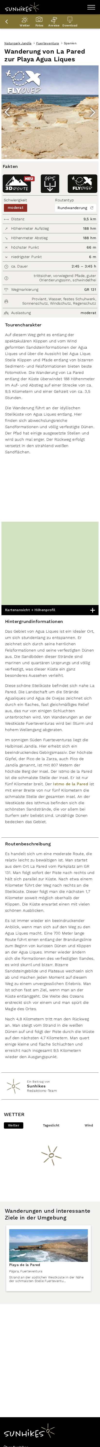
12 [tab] (43, 155)
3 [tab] (12, 155)
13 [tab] (46, 155)
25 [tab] (87, 155)
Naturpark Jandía (17, 43)
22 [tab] (77, 155)
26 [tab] (90, 155)
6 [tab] (23, 155)
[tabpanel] (50, 112)
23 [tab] (80, 155)
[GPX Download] (50, 183)
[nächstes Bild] (92, 112)
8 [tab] (29, 155)
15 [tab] (53, 155)
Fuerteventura (47, 43)
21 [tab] (73, 155)
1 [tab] (6, 155)
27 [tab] (94, 155)
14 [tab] (50, 155)
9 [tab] (33, 155)
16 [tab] (56, 155)
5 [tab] (19, 155)
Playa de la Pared (24, 1265)
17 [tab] (60, 155)
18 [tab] (63, 155)
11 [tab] (40, 155)
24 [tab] (84, 155)
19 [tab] (67, 155)
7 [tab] (26, 155)
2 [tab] (9, 155)
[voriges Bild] (7, 112)
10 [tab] (36, 155)
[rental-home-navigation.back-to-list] (7, 21)
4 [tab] (16, 155)
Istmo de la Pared (70, 784)
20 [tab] (70, 155)
